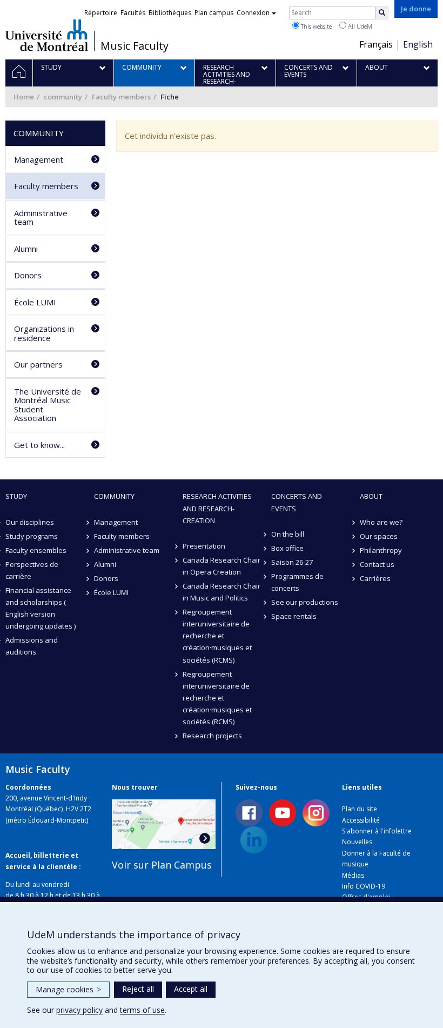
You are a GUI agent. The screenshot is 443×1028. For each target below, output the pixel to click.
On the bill (287, 534)
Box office (287, 548)
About (371, 496)
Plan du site (359, 808)
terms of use (142, 1010)
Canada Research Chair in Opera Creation (221, 566)
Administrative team (41, 218)
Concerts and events (296, 502)
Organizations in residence (44, 333)
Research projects (212, 735)
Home (24, 97)
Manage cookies (68, 989)
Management (38, 159)
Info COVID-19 (363, 886)
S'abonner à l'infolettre (377, 831)
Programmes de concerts (297, 582)
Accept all (190, 989)
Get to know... (39, 444)
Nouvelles (357, 841)
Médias (353, 875)
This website (315, 26)
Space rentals (294, 616)
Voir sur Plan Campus (162, 864)
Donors (28, 275)
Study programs (31, 536)
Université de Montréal (46, 35)
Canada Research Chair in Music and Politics (221, 592)
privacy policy (79, 1010)
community (63, 97)
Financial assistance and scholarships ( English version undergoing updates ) (40, 608)
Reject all (138, 989)
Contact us (377, 564)
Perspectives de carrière (31, 570)
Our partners (38, 364)
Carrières (375, 578)
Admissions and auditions (31, 646)
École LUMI (35, 302)
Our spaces (379, 536)
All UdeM (359, 26)
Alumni (26, 248)
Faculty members (121, 97)
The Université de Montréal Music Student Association (47, 405)
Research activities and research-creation (217, 508)
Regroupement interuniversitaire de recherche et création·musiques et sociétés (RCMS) (217, 635)
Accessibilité (361, 820)
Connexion (253, 12)
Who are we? (381, 522)
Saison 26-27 (292, 562)
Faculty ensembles (35, 550)
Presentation (204, 546)
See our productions (304, 602)
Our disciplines (29, 522)
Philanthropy (381, 550)
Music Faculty (134, 46)
